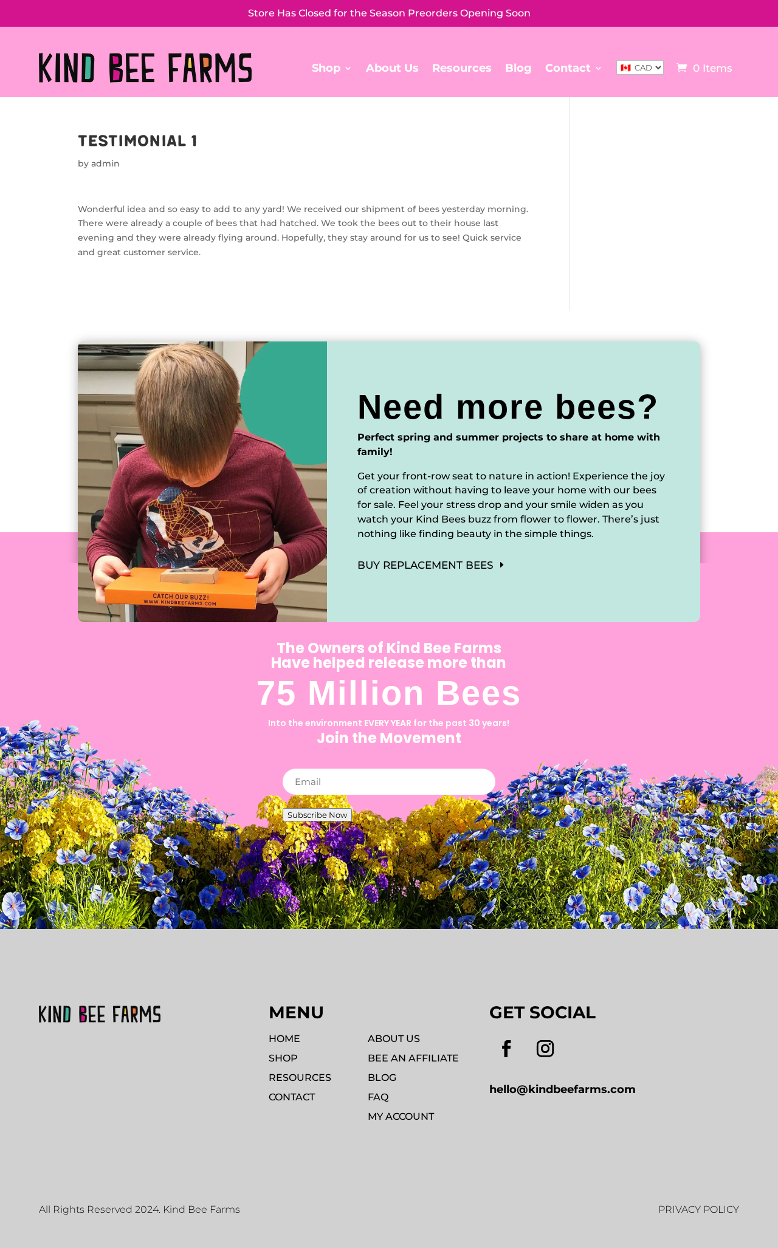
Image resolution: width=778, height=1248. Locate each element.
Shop (326, 68)
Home (284, 1038)
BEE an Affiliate (413, 1058)
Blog (518, 68)
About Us (392, 68)
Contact (568, 68)
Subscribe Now (317, 815)
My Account (401, 1116)
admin (105, 163)
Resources (462, 68)
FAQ (378, 1097)
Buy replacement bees (425, 565)
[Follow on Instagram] (545, 1049)
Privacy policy (698, 1209)
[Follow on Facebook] (506, 1049)
